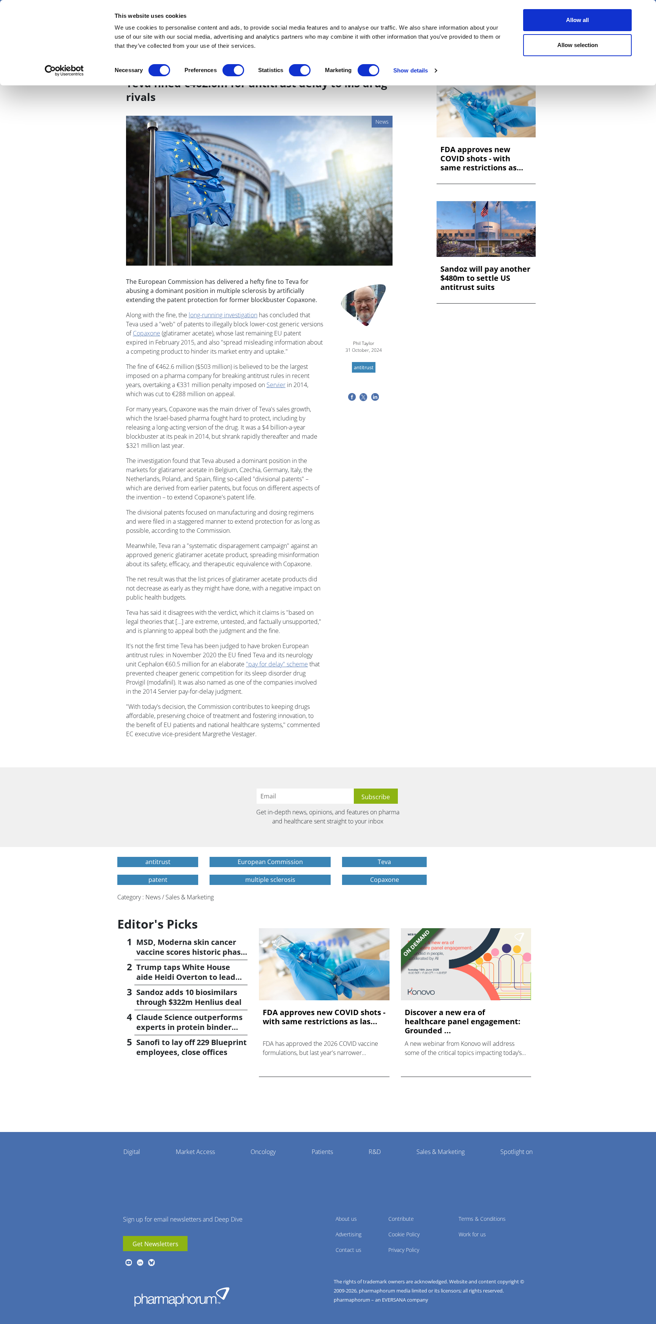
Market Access (195, 1152)
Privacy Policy (403, 1249)
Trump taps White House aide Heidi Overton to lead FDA (185, 977)
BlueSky (151, 1262)
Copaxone (146, 333)
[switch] (233, 70)
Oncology (263, 1152)
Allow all (577, 20)
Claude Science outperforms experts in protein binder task (189, 1027)
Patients (322, 1152)
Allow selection (577, 45)
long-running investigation (223, 315)
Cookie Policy (403, 1234)
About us (346, 1218)
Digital (131, 1152)
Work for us (472, 1234)
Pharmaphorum (182, 1296)
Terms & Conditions (482, 1218)
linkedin (140, 1262)
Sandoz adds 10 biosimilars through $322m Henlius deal (188, 997)
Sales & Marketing (440, 1152)
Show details (410, 70)
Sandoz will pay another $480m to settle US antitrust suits (485, 278)
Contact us (348, 1249)
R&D (375, 1152)
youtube (128, 1262)
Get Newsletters (155, 1244)
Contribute (401, 1218)
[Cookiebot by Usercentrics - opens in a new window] (64, 70)
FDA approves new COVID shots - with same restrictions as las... (478, 158)
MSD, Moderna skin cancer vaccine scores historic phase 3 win (190, 952)
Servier (275, 385)
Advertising (348, 1234)
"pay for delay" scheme (277, 664)
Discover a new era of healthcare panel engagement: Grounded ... (462, 1021)
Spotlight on (516, 1152)
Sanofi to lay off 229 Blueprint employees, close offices (191, 1047)
